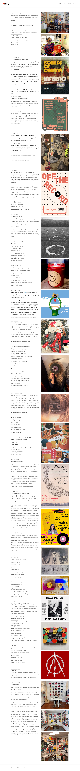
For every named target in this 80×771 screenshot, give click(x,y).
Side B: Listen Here (14, 643)
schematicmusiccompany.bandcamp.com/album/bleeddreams (23, 155)
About (64, 3)
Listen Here (16, 415)
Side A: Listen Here (14, 557)
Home (60, 3)
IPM (25, 767)
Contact (74, 3)
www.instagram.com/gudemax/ (17, 295)
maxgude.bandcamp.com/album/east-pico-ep (20, 160)
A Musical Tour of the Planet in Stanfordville (19, 40)
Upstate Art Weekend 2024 (17, 174)
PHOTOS (69, 3)
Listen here (16, 243)
